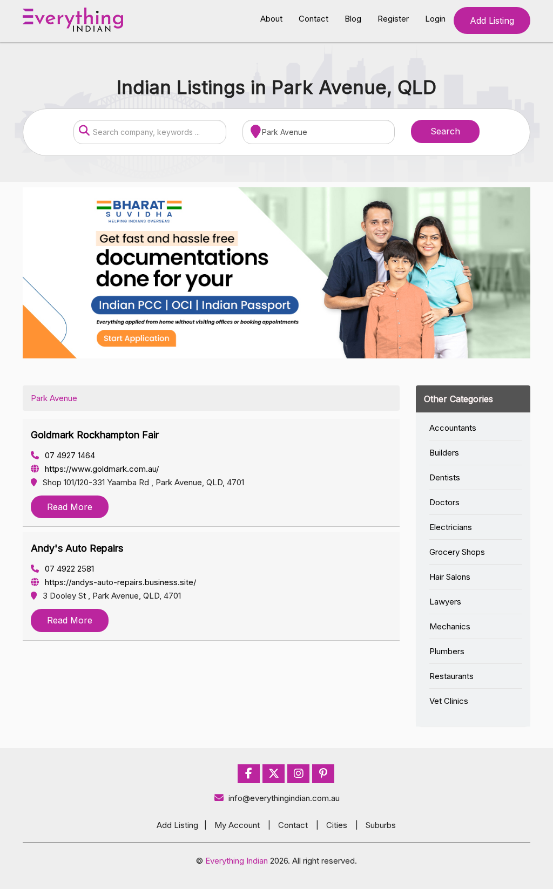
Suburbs (381, 825)
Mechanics (449, 626)
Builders (444, 452)
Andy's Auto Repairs (77, 548)
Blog (353, 18)
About (271, 18)
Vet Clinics (448, 701)
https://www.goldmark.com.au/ (101, 469)
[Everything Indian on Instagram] (299, 774)
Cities (336, 825)
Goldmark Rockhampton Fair (95, 434)
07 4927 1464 (69, 455)
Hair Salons (449, 577)
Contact (313, 18)
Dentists (444, 477)
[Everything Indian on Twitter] (273, 774)
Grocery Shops (457, 552)
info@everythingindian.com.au (284, 798)
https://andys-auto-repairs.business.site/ (119, 582)
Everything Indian (236, 861)
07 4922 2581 (68, 569)
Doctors (444, 502)
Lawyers (445, 601)
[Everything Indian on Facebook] (248, 774)
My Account (237, 825)
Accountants (452, 428)
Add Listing (492, 20)
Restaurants (451, 676)
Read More (69, 506)
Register (393, 18)
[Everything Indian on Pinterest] (323, 774)
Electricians (450, 527)
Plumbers (446, 651)
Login (435, 18)
